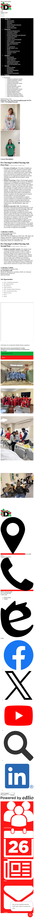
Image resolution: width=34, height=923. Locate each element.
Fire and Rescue (11, 46)
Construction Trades (12, 36)
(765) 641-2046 (8, 592)
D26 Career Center (11, 84)
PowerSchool (10, 68)
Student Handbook (11, 58)
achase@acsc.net (12, 101)
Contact (6, 599)
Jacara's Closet (10, 26)
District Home (7, 597)
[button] (7, 19)
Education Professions (12, 43)
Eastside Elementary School (14, 86)
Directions (9, 23)
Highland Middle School (13, 92)
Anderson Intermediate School (14, 83)
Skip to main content (6, 1)
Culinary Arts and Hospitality (14, 39)
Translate (12, 794)
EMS (8, 45)
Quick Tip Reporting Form (13, 64)
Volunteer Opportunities (13, 73)
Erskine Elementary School (14, 90)
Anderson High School (13, 81)
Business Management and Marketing (16, 35)
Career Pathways (11, 60)
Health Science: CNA (12, 48)
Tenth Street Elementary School (15, 94)
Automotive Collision (12, 32)
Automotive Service (12, 33)
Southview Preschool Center (14, 93)
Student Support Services (13, 61)
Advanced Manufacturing (13, 31)
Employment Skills (11, 27)
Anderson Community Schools (14, 79)
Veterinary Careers (11, 52)
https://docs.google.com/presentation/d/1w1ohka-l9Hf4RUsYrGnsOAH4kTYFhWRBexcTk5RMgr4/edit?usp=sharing (15, 349)
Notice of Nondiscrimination (14, 25)
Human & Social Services (13, 51)
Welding (9, 54)
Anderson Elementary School (14, 80)
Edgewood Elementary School (14, 89)
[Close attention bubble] (31, 900)
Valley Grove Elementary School (15, 96)
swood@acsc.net (21, 100)
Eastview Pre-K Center (13, 87)
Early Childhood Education (14, 42)
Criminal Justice (11, 38)
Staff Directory (10, 22)
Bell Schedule (10, 57)
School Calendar (11, 67)
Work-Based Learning (12, 62)
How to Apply (10, 20)
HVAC (9, 49)
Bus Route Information (12, 70)
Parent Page (10, 71)
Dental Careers (10, 41)
